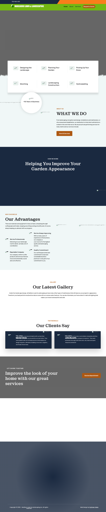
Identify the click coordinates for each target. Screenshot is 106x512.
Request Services (53, 499)
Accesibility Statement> (53, 494)
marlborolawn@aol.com (21, 470)
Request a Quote (89, 6)
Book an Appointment (91, 375)
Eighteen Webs (93, 507)
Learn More (11, 47)
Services (78, 6)
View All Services (64, 133)
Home (66, 6)
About (71, 6)
